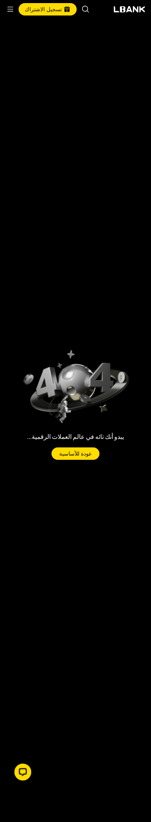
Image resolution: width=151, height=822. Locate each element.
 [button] (85, 9)
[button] (22, 772)
